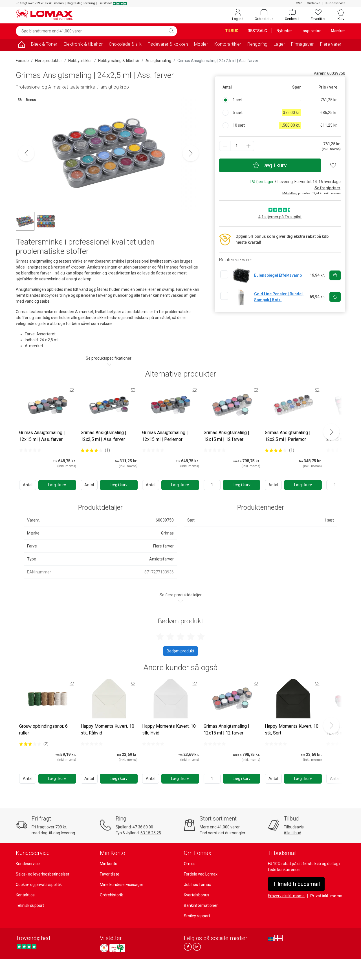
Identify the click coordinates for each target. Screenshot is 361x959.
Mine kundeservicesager (121, 884)
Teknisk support (30, 905)
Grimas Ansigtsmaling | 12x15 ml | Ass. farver (42, 436)
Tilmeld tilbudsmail (296, 884)
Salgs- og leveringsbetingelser (42, 874)
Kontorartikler (227, 44)
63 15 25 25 (150, 833)
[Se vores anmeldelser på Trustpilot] (26, 946)
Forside (22, 60)
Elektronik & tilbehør (83, 44)
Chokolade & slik (125, 44)
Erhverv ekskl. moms (286, 896)
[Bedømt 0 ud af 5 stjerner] (30, 450)
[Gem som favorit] (71, 389)
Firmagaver (302, 44)
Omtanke (313, 3)
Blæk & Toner (44, 44)
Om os (189, 863)
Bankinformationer (201, 905)
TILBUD (231, 30)
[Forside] (21, 45)
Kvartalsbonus (196, 895)
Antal (27, 485)
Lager (279, 44)
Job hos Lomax (197, 884)
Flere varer (330, 44)
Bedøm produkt (180, 651)
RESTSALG (257, 30)
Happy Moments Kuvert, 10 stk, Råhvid (107, 729)
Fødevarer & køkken (168, 44)
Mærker (338, 30)
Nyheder (284, 30)
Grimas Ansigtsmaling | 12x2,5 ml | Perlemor (288, 436)
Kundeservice (335, 3)
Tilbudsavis (294, 827)
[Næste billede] (190, 153)
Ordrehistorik (111, 895)
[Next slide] (331, 432)
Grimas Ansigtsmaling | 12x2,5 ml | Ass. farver (103, 436)
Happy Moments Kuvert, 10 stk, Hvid (169, 729)
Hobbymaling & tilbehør (118, 60)
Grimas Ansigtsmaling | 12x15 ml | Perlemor (165, 436)
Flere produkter (48, 60)
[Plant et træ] (117, 948)
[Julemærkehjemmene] (104, 948)
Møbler (201, 44)
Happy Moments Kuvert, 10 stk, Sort (291, 729)
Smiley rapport (197, 916)
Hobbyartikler (80, 60)
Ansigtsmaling (158, 60)
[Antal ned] (224, 146)
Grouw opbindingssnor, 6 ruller (43, 729)
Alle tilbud (292, 833)
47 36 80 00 (143, 827)
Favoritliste (109, 874)
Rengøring (257, 44)
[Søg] (171, 31)
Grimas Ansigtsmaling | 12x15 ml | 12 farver (226, 436)
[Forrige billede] (26, 153)
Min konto (108, 863)
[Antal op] (248, 146)
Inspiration (311, 30)
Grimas (167, 533)
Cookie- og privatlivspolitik (39, 884)
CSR (298, 3)
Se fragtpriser (327, 188)
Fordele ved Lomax (200, 874)
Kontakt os (25, 895)
